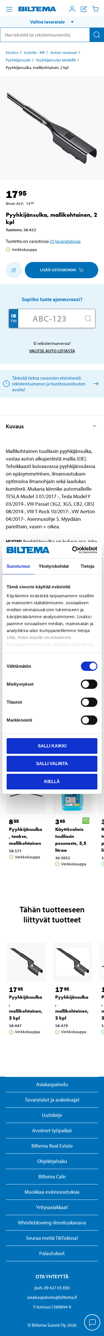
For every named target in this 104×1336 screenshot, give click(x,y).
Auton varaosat (63, 52)
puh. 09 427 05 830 (52, 1288)
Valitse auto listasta (52, 351)
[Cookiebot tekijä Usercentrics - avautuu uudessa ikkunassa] (73, 550)
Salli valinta (52, 763)
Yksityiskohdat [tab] (54, 565)
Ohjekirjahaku (52, 1161)
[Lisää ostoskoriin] (14, 270)
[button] (52, 22)
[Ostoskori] (95, 9)
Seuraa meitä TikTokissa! (52, 1238)
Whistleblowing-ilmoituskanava (52, 1222)
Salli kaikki (52, 745)
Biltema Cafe (52, 1176)
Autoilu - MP (34, 52)
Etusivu (12, 52)
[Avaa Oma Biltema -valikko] (72, 9)
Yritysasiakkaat (52, 1207)
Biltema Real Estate (52, 1145)
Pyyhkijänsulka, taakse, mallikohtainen (25, 836)
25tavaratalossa (65, 241)
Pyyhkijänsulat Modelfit (56, 60)
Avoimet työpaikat (52, 1130)
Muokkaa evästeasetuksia (52, 1191)
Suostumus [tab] (18, 565)
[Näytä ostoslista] (84, 9)
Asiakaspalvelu (52, 1084)
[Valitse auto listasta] (95, 383)
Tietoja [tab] (87, 565)
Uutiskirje (52, 1115)
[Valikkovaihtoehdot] (9, 9)
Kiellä (52, 781)
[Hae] (97, 35)
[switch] (89, 684)
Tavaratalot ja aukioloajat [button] (52, 1099)
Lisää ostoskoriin (58, 269)
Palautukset (52, 1253)
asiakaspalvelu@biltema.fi (52, 1297)
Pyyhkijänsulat (18, 60)
